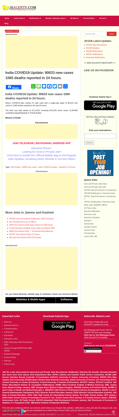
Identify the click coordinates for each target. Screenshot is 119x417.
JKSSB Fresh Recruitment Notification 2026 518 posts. (31, 219)
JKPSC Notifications (94, 54)
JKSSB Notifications (94, 51)
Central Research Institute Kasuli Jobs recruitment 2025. (32, 228)
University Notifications (95, 57)
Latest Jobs (18, 18)
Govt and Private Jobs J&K (95, 187)
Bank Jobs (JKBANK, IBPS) (95, 205)
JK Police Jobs (90, 208)
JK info (102, 18)
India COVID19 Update (47, 167)
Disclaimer (8, 335)
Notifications (34, 18)
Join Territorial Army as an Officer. (22, 222)
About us (7, 322)
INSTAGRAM (43, 143)
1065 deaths (15, 167)
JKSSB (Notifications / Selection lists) (99, 193)
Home (7, 18)
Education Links (10, 339)
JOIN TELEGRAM (23, 143)
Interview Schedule (92, 217)
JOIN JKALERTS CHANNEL (96, 338)
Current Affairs (89, 18)
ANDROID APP (62, 143)
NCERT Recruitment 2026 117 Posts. (24, 234)
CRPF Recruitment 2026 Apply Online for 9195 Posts (31, 225)
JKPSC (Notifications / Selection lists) (99, 202)
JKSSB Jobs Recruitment (96, 45)
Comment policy (10, 329)
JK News (73, 18)
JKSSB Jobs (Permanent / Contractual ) (100, 190)
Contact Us (8, 332)
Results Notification (92, 211)
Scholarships (89, 233)
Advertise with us (11, 325)
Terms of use (9, 364)
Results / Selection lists (55, 18)
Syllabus (87, 221)
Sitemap (7, 361)
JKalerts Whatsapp (12, 354)
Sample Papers (90, 227)
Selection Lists (90, 214)
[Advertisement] (41, 52)
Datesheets (88, 224)
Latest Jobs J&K (90, 236)
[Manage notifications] (113, 412)
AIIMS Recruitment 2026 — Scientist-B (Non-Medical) (31, 231)
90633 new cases (29, 167)
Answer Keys (89, 230)
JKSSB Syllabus (92, 48)
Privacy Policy (10, 357)
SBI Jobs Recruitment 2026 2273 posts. (25, 237)
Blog (6, 23)
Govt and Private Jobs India (95, 184)
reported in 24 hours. (67, 167)
